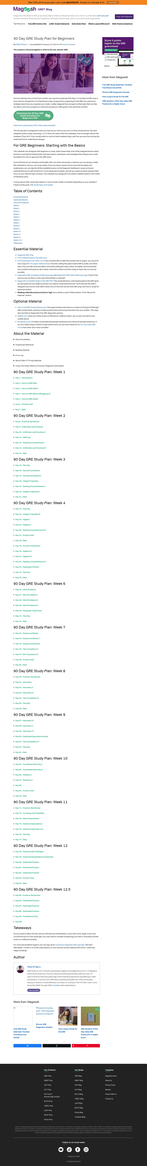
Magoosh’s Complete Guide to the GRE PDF (35, 281)
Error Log (19, 355)
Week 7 (17, 223)
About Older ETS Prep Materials (28, 360)
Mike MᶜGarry (21, 44)
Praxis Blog (79, 1112)
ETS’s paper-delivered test (39, 263)
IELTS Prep (48, 1101)
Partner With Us (110, 1094)
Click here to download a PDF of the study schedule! (35, 125)
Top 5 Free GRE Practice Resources (32, 307)
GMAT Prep (48, 1080)
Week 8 (17, 226)
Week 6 (17, 220)
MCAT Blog (79, 1108)
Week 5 (17, 217)
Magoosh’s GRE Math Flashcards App (72, 275)
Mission (108, 1089)
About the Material (21, 202)
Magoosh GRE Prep (26, 255)
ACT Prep (47, 1089)
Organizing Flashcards (24, 345)
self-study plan (103, 16)
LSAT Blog (78, 1103)
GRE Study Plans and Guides (41, 185)
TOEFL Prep (48, 1106)
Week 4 (17, 214)
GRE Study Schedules (67, 44)
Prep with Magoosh (124, 16)
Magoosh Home (111, 1076)
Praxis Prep (48, 1119)
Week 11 (17, 234)
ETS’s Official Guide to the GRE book (32, 258)
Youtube (56, 985)
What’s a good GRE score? (99, 24)
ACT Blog (78, 1089)
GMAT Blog (79, 1080)
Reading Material (22, 350)
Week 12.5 (18, 240)
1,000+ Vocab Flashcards (59, 24)
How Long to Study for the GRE (115, 96)
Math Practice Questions (122, 24)
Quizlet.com (22, 316)
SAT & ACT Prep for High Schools (52, 1095)
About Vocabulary (22, 339)
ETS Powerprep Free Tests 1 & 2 (31, 261)
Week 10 (17, 231)
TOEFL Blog (79, 1099)
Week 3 (17, 211)
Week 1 (17, 205)
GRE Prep (47, 1076)
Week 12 (17, 237)
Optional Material (21, 200)
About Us (108, 1080)
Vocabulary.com (24, 322)
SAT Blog (78, 1085)
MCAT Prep (48, 1115)
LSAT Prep (48, 1110)
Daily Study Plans (79, 24)
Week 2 (17, 208)
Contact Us (109, 1099)
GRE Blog (78, 1076)
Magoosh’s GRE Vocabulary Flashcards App (35, 275)
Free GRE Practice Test (37, 24)
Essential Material (21, 197)
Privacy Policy (110, 1085)
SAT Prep (47, 1085)
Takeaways (18, 243)
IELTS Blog (79, 1094)
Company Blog (80, 1117)
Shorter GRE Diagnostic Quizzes (115, 92)
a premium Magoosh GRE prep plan (70, 945)
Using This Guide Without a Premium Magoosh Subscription (39, 366)
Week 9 (17, 228)
